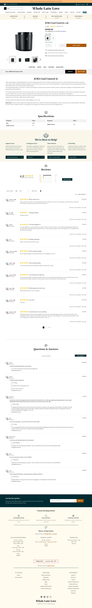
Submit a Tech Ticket (52, 541)
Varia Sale (35, 16)
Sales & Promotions (46, 575)
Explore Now (78, 17)
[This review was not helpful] (84, 207)
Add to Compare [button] (49, 42)
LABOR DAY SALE (13, 16)
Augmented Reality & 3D (46, 586)
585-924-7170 (48, 534)
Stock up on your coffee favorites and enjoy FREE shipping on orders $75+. (46, 1)
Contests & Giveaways (46, 588)
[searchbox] (10, 191)
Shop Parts (30, 157)
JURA (48, 26)
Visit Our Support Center (12, 157)
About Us (73, 575)
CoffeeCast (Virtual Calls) (73, 588)
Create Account (18, 577)
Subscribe (73, 593)
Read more (47, 317)
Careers (73, 579)
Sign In (18, 575)
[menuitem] (19, 575)
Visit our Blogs (73, 157)
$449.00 (70, 71)
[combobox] (14, 8)
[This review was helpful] (82, 207)
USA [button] (6, 4)
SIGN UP (80, 500)
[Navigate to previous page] (41, 327)
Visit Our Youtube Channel (54, 157)
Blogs (46, 581)
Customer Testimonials (73, 586)
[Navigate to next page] (51, 327)
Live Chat (55, 534)
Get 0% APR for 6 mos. (57, 16)
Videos (46, 584)
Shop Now (14, 17)
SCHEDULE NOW (12, 316)
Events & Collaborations (73, 581)
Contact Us (73, 577)
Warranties (46, 577)
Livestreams (73, 590)
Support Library (42, 541)
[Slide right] (40, 59)
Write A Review (67, 179)
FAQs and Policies (73, 584)
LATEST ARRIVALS (78, 16)
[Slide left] (7, 59)
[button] (47, 175)
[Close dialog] (21, 289)
